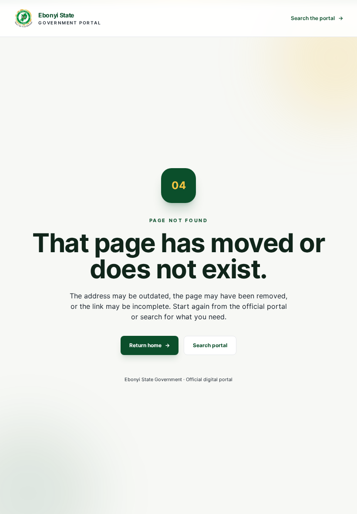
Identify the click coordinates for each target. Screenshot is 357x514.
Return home (149, 345)
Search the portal (317, 18)
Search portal (210, 345)
